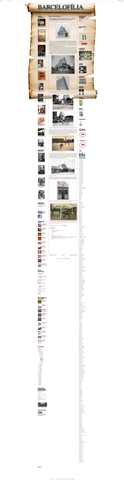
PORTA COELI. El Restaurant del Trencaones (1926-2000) (44, 247)
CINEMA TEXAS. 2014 (40, 397)
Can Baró (80, 228)
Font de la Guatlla (81, 292)
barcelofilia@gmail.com (40, 206)
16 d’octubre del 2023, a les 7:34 (58, 230)
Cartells (80, 237)
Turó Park (80, 447)
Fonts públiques (81, 295)
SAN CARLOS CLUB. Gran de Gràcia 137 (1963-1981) (44, 323)
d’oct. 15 (41, 361)
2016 (39, 379)
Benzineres (80, 208)
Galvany (80, 303)
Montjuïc (80, 342)
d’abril (40, 369)
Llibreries (80, 330)
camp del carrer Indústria (61, 41)
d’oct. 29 (41, 354)
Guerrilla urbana (81, 312)
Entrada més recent (52, 255)
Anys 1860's (80, 167)
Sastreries (80, 418)
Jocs (79, 321)
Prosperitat (80, 391)
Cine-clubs (80, 244)
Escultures (80, 275)
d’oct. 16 (41, 357)
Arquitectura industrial (81, 188)
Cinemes (80, 245)
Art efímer (80, 190)
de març (40, 370)
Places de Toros (81, 378)
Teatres (80, 439)
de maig (40, 368)
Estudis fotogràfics (81, 282)
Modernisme (80, 339)
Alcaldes (80, 159)
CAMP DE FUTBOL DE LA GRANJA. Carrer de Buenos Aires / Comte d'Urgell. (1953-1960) (44, 310)
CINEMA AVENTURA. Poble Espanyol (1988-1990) (44, 229)
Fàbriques (80, 285)
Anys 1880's (80, 169)
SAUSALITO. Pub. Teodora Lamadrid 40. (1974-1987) (44, 242)
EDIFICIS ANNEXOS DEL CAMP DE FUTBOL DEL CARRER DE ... (42, 359)
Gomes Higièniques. (81, 305)
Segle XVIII (80, 428)
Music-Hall (80, 350)
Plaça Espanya (81, 371)
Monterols (80, 341)
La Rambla (80, 323)
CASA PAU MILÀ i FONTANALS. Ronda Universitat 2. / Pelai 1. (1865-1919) (44, 256)
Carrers (80, 235)
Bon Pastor (80, 216)
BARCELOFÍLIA (60, 7)
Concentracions (81, 255)
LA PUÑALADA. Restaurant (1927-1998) (44, 340)
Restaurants (80, 400)
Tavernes (80, 437)
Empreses (80, 273)
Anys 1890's (80, 170)
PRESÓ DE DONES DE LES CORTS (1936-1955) (44, 305)
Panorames (80, 359)
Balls (79, 196)
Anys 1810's (80, 161)
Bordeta (80, 218)
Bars (79, 205)
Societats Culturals (81, 435)
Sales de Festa (81, 407)
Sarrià (80, 417)
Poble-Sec (80, 380)
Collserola (80, 253)
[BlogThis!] (63, 225)
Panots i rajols (80, 360)
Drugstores (80, 264)
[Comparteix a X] (64, 225)
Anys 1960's (80, 178)
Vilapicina (80, 457)
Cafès (79, 224)
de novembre (40, 352)
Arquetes (80, 186)
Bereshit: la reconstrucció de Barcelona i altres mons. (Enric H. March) (42, 277)
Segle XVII (80, 427)
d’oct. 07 (41, 362)
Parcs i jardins (81, 362)
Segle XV (80, 425)
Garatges (80, 304)
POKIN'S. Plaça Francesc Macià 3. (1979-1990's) (44, 260)
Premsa (80, 389)
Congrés (80, 256)
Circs (79, 246)
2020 (39, 375)
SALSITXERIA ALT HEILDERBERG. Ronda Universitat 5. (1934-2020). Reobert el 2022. (42, 399)
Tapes (79, 436)
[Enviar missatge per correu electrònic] (61, 225)
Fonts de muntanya (81, 294)
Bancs (80, 198)
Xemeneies (80, 458)
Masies (80, 332)
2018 (39, 377)
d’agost (40, 365)
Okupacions (80, 358)
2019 (39, 376)
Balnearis (80, 197)
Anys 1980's (80, 180)
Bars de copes (80, 206)
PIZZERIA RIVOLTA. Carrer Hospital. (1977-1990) (44, 332)
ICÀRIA (40, 293)
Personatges (80, 368)
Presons (80, 390)
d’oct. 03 (41, 363)
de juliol (40, 366)
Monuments (80, 343)
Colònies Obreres (81, 254)
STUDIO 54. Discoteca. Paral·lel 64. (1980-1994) (44, 233)
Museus (80, 349)
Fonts (79, 293)
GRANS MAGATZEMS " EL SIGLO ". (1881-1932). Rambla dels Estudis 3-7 (44, 225)
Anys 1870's (80, 168)
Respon (53, 239)
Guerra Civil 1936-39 (81, 311)
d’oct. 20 (41, 355)
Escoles (80, 274)
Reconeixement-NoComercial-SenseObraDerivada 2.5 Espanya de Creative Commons (42, 415)
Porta (79, 387)
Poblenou (80, 381)
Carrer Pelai (80, 234)
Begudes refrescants (81, 207)
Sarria (80, 416)
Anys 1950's (80, 177)
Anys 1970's (80, 179)
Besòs (80, 209)
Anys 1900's (80, 171)
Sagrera (80, 406)
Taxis (79, 438)
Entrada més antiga (73, 255)
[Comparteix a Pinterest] (66, 225)
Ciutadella (80, 247)
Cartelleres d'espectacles (82, 236)
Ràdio (79, 398)
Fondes (80, 291)
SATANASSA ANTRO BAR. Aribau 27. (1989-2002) (44, 238)
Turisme (80, 445)
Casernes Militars (81, 238)
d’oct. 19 (41, 356)
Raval (79, 399)
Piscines (80, 369)
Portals (80, 388)
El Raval (80, 272)
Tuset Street (80, 448)
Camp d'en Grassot (81, 226)
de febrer (40, 371)
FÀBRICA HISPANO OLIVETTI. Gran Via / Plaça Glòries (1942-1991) (44, 264)
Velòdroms (80, 454)
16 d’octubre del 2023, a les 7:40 (58, 235)
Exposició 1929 (81, 284)
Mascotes (80, 331)
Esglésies (80, 276)
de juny (40, 367)
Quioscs (80, 397)
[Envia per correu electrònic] (62, 225)
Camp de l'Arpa (81, 227)
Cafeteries (80, 225)
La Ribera (80, 324)
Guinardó (80, 313)
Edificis (80, 265)
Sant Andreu (80, 408)
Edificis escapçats (81, 266)
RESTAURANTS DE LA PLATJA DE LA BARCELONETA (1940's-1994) (44, 314)
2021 (39, 374)
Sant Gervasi (80, 410)
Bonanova (80, 217)
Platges (80, 379)
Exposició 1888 (81, 283)
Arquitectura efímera (81, 187)
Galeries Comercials (81, 302)
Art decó (80, 189)
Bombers (80, 215)
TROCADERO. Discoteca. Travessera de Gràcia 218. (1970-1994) (44, 251)
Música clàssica (81, 351)
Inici (63, 255)
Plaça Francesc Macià (81, 372)
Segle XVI (80, 426)
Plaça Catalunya (81, 370)
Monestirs (80, 340)
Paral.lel (80, 361)
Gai (79, 301)
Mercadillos (80, 333)
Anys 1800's (80, 160)
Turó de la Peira (81, 446)
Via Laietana (80, 456)
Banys (80, 199)
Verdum (80, 455)
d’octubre (40, 353)
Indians (80, 320)
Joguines (80, 322)
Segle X (80, 419)
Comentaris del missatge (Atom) (65, 258)
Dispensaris (80, 263)
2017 (39, 378)
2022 (39, 373)
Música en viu (80, 352)
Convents (80, 257)
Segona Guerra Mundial (82, 429)
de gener (40, 372)
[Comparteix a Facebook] (65, 225)
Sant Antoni (80, 409)
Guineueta (80, 314)
